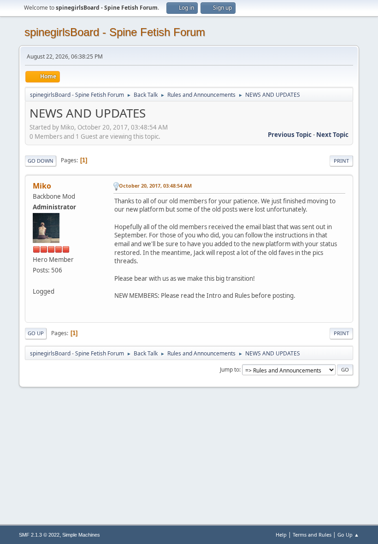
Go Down (40, 160)
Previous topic (290, 134)
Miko (42, 186)
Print (341, 160)
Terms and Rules (312, 534)
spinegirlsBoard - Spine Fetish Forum (114, 32)
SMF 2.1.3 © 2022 (39, 535)
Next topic (332, 134)
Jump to (229, 369)
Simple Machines (81, 535)
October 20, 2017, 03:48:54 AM (155, 185)
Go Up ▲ (348, 534)
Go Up (36, 333)
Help (281, 534)
